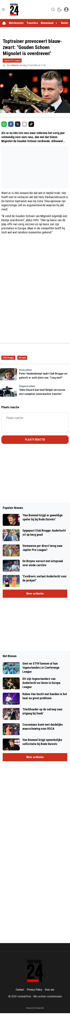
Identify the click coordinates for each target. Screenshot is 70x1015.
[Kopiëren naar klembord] (31, 124)
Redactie (15, 65)
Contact (20, 989)
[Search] (53, 9)
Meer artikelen (35, 593)
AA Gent (22, 358)
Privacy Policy (34, 989)
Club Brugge (8, 358)
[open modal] (66, 9)
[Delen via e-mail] (24, 124)
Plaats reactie (35, 439)
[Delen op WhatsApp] (4, 124)
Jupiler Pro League (12, 60)
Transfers (32, 23)
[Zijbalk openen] (3, 9)
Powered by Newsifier (35, 1008)
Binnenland (47, 23)
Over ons (49, 989)
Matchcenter (16, 23)
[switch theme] (59, 9)
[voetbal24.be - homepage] (14, 9)
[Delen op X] (17, 124)
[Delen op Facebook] (11, 124)
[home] (4, 23)
